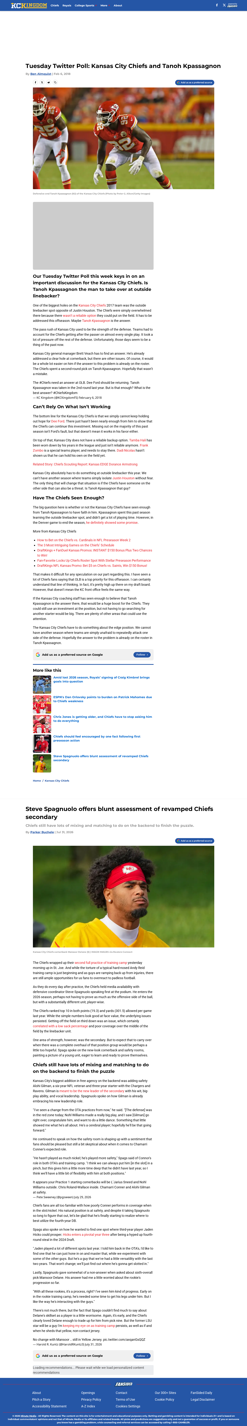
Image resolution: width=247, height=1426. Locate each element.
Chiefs (55, 5)
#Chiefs (45, 383)
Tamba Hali (137, 440)
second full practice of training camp (101, 963)
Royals (67, 5)
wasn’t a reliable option (79, 315)
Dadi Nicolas (126, 450)
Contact (121, 1393)
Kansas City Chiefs (92, 305)
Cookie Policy (164, 1399)
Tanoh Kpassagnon (96, 321)
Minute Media (28, 1416)
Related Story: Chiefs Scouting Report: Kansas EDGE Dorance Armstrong (85, 464)
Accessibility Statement (49, 1406)
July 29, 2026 (82, 1197)
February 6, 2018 (90, 398)
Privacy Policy (91, 1399)
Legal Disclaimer (203, 1399)
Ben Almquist (40, 74)
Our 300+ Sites (165, 1393)
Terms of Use (125, 1399)
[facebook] (217, 5)
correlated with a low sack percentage (60, 1026)
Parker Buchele (42, 832)
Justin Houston (123, 478)
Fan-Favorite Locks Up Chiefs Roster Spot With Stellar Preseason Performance (94, 560)
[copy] (55, 82)
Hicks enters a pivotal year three (86, 1234)
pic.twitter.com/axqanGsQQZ (124, 1339)
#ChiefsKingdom (65, 393)
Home (37, 780)
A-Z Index (88, 1406)
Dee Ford (57, 421)
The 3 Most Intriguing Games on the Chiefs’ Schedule (75, 545)
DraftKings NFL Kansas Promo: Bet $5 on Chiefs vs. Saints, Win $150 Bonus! (92, 565)
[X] (224, 5)
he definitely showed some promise (112, 522)
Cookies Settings (128, 1406)
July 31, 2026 (93, 1344)
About (118, 5)
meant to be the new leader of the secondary (91, 1091)
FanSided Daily (201, 1393)
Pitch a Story (41, 1399)
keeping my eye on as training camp (89, 1326)
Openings (88, 1393)
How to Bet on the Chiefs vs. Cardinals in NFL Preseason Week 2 (84, 540)
